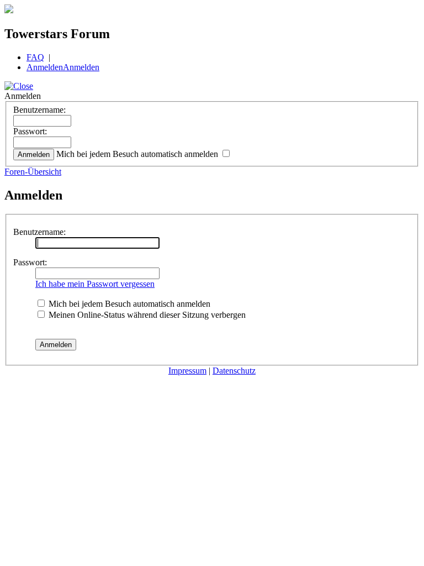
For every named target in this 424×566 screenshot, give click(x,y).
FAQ (35, 57)
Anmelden (44, 67)
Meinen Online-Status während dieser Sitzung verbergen (146, 314)
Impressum (187, 370)
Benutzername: (39, 109)
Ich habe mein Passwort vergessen (95, 284)
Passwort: (30, 131)
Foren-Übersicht (32, 171)
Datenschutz (234, 370)
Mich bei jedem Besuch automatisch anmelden (138, 154)
